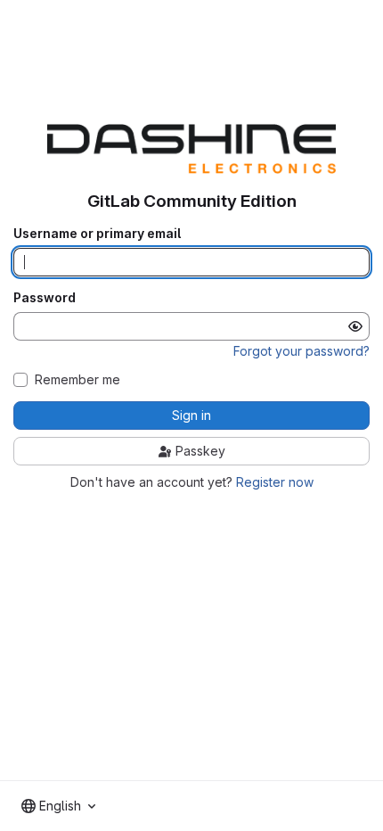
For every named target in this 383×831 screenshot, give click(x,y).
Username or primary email (97, 233)
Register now (275, 482)
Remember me (77, 380)
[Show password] (355, 326)
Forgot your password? (301, 350)
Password (44, 298)
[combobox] (58, 806)
